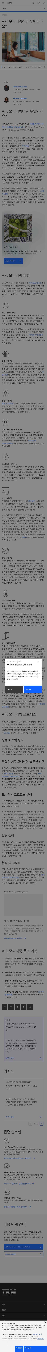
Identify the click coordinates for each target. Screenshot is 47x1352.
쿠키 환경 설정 (37, 1334)
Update (28, 689)
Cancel (9, 689)
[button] (45, 1322)
